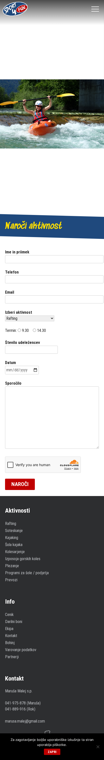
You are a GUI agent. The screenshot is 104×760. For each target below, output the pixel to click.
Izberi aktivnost (18, 312)
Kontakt (11, 635)
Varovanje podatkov (20, 649)
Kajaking (11, 537)
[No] (97, 746)
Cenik (9, 614)
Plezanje (12, 565)
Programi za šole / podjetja (27, 572)
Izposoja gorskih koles (22, 558)
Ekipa (9, 628)
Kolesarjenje (15, 551)
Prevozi (11, 579)
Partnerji (12, 656)
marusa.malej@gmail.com (25, 721)
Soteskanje (14, 530)
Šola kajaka (13, 544)
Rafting (10, 523)
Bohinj (10, 642)
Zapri (52, 752)
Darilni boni (13, 621)
